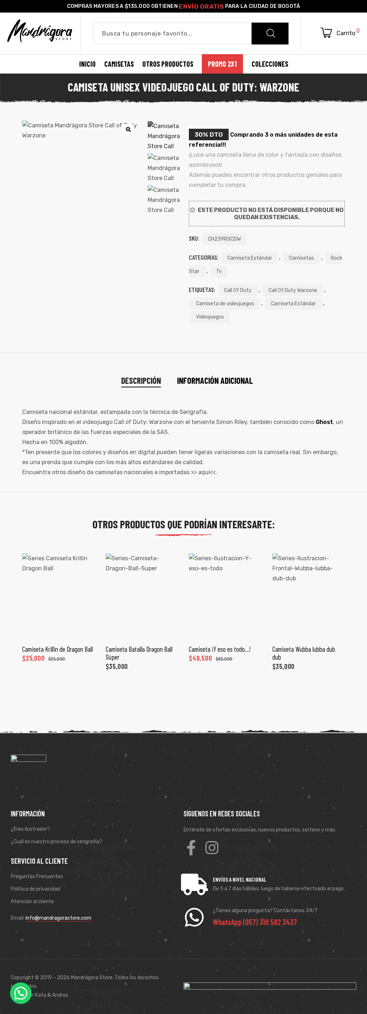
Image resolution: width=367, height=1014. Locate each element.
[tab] (141, 380)
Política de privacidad (35, 889)
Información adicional (215, 380)
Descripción (141, 380)
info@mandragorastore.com (58, 918)
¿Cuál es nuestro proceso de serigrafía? (56, 842)
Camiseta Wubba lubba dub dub (303, 653)
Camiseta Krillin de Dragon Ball (57, 649)
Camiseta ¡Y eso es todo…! (220, 649)
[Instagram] (211, 847)
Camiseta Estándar (249, 258)
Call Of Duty (238, 290)
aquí (204, 472)
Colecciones (270, 64)
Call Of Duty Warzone (292, 290)
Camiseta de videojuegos (225, 304)
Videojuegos (210, 317)
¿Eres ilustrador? (30, 829)
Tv (219, 271)
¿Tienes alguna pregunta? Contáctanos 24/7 (265, 910)
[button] (21, 993)
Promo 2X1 (222, 64)
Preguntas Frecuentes (37, 876)
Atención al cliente (32, 902)
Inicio (87, 64)
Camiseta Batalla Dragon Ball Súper (139, 653)
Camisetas (301, 258)
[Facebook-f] (191, 847)
